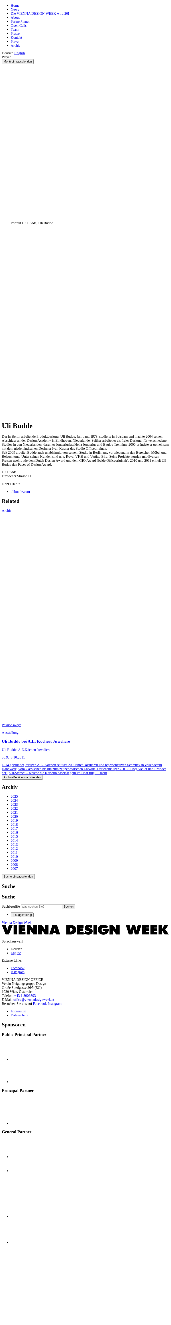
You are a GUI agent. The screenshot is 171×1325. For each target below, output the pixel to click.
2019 (14, 820)
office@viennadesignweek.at (33, 999)
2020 (14, 816)
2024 (14, 800)
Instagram (54, 1003)
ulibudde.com (20, 492)
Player (15, 41)
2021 (14, 812)
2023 (14, 804)
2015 (14, 836)
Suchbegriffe (11, 906)
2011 (14, 852)
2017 (14, 828)
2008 (14, 864)
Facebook (40, 1003)
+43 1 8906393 (25, 995)
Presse (15, 33)
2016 (14, 832)
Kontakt (16, 37)
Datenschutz (19, 1015)
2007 (14, 868)
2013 (14, 844)
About (15, 17)
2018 (14, 824)
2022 (14, 808)
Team (14, 29)
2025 (14, 796)
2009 (14, 860)
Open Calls (18, 25)
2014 (14, 840)
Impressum (18, 1011)
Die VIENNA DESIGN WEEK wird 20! (40, 13)
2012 (14, 848)
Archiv (15, 45)
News (15, 9)
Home (15, 5)
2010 (14, 856)
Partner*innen (20, 21)
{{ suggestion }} (22, 914)
